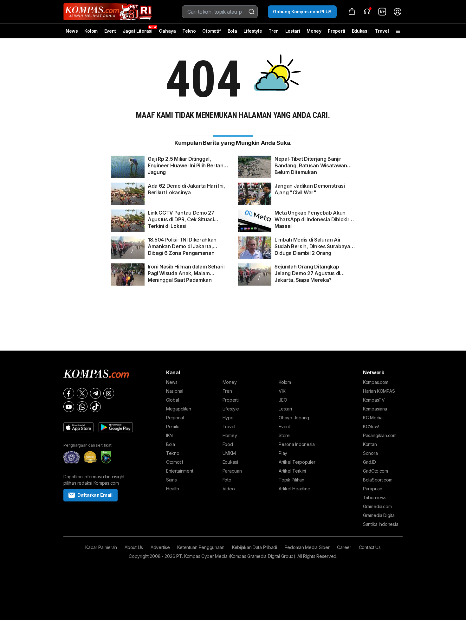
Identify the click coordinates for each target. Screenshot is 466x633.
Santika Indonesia (380, 524)
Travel (382, 31)
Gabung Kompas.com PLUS (302, 11)
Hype (228, 417)
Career (344, 547)
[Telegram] (95, 393)
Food (228, 444)
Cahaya (167, 31)
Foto (227, 479)
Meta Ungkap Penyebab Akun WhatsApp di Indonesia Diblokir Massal (312, 216)
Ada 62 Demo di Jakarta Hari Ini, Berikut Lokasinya (186, 189)
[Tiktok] (95, 406)
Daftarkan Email (95, 495)
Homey (230, 435)
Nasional (174, 391)
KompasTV (374, 400)
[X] (82, 393)
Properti (336, 31)
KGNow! (371, 426)
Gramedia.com (377, 506)
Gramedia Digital (379, 515)
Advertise (160, 547)
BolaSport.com (377, 479)
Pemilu (172, 426)
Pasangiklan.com (380, 435)
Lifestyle (252, 31)
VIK (282, 391)
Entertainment (179, 471)
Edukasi (360, 31)
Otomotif (211, 31)
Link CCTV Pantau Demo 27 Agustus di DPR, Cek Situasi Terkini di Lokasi (181, 216)
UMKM (229, 453)
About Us (134, 547)
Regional (175, 417)
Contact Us (370, 547)
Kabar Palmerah (101, 547)
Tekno (189, 31)
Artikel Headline (294, 488)
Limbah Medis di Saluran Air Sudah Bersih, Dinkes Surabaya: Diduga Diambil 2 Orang (313, 243)
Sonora (370, 453)
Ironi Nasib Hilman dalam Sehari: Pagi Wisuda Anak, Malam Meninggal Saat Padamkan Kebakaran (186, 270)
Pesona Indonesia (297, 444)
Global (172, 400)
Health (172, 488)
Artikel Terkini (292, 471)
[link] (382, 12)
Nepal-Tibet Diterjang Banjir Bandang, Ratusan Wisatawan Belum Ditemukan (311, 162)
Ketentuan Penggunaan (200, 547)
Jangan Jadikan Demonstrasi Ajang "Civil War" (310, 189)
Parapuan (232, 471)
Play (283, 453)
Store (284, 435)
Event (110, 31)
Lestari (292, 33)
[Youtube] (68, 406)
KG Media (373, 417)
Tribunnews (374, 497)
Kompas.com (375, 382)
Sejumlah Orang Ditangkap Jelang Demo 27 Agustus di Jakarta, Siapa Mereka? (307, 270)
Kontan (370, 444)
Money (314, 31)
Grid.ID (369, 462)
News (72, 31)
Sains (171, 479)
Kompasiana (375, 408)
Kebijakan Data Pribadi (254, 547)
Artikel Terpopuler (297, 462)
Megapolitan (178, 408)
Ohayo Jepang (294, 417)
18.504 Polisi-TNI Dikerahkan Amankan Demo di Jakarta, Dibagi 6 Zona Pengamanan (182, 243)
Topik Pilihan (291, 479)
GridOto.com (375, 471)
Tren (274, 31)
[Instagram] (108, 393)
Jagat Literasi (137, 31)
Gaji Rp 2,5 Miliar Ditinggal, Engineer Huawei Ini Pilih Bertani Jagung (186, 162)
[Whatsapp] (82, 406)
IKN (169, 435)
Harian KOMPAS (379, 391)
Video (229, 488)
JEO (283, 400)
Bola (232, 31)
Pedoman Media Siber (307, 547)
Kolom (91, 31)
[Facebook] (68, 393)
